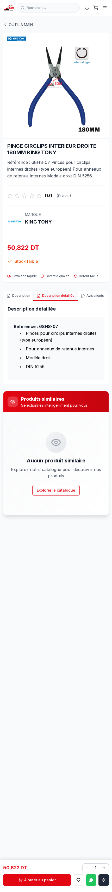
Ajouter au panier (40, 880)
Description (21, 296)
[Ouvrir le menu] (105, 8)
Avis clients (95, 296)
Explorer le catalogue (56, 490)
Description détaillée (58, 296)
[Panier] (96, 8)
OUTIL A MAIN (21, 24)
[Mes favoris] (87, 8)
